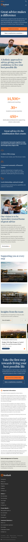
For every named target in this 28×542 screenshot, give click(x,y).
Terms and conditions (5, 537)
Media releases (4, 484)
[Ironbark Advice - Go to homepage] (5, 5)
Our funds (3, 527)
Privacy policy (20, 535)
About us (3, 481)
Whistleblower (14, 537)
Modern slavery (13, 535)
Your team (3, 500)
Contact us (3, 490)
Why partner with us (6, 510)
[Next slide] (25, 320)
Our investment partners (7, 525)
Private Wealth (4, 508)
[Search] (26, 1)
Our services (4, 496)
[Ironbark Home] (7, 475)
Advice (2, 493)
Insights (3, 486)
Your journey (4, 498)
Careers (3, 488)
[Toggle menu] (26, 5)
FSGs (8, 535)
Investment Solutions (6, 520)
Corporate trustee (5, 529)
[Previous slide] (22, 320)
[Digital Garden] (1, 539)
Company (3, 479)
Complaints (3, 535)
